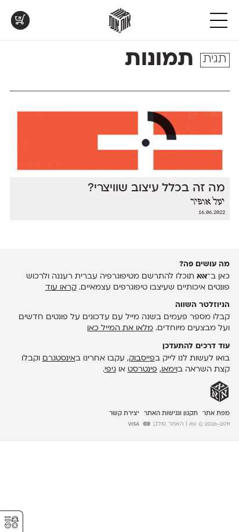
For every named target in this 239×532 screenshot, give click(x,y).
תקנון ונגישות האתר (171, 413)
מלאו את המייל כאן (120, 328)
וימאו (169, 369)
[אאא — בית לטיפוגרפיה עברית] (219, 392)
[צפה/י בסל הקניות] (20, 20)
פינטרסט (142, 369)
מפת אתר (216, 413)
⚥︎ (11, 522)
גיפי (110, 369)
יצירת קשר (124, 413)
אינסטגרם (58, 358)
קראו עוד (61, 287)
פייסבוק (142, 358)
